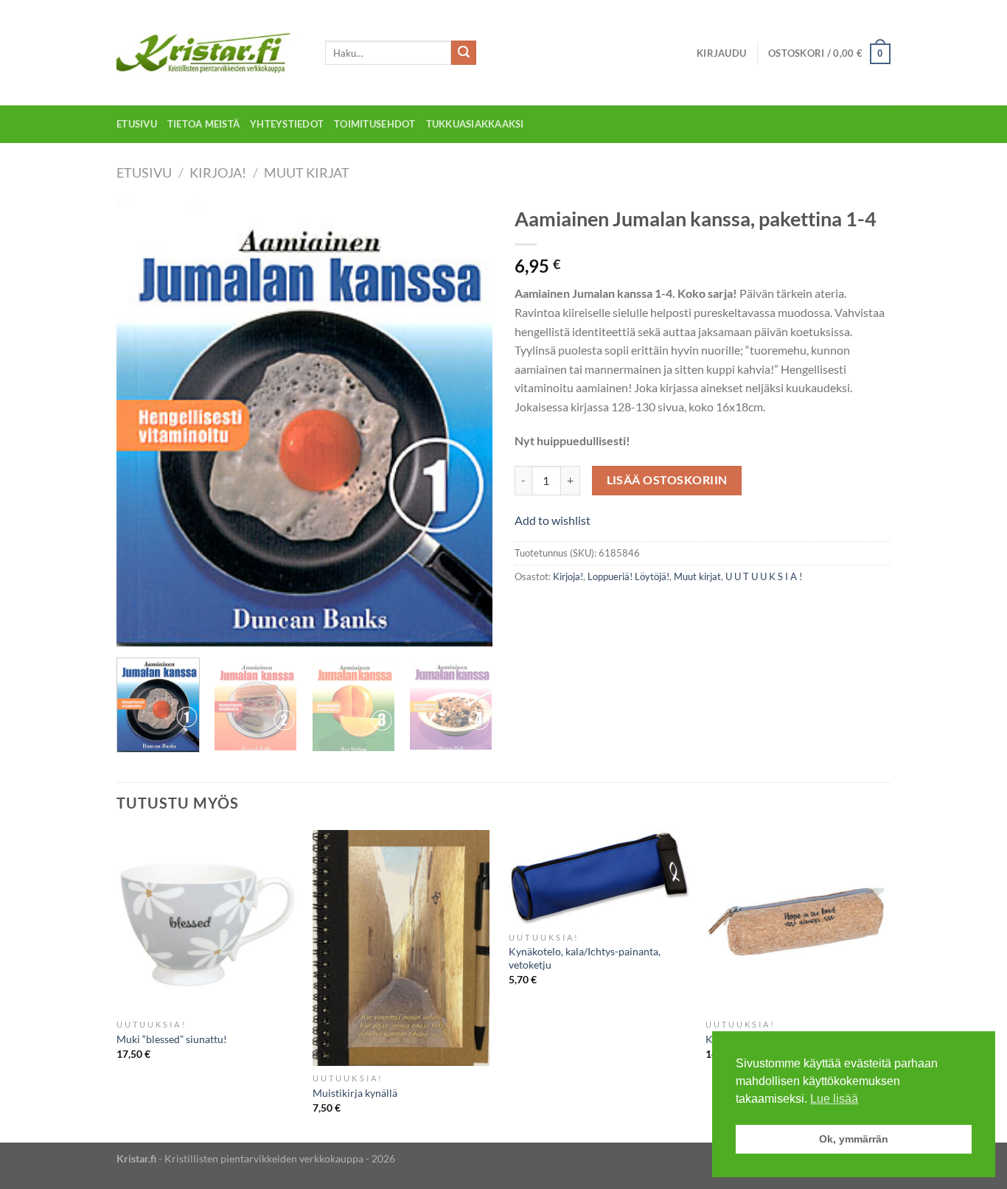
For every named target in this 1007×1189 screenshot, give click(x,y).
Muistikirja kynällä (355, 1093)
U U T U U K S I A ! (763, 576)
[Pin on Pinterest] (608, 609)
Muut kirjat (306, 172)
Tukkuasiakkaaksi (475, 124)
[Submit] (463, 53)
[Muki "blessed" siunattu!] (207, 921)
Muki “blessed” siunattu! (171, 1039)
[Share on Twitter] (555, 609)
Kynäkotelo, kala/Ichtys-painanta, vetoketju (585, 958)
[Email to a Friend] (581, 609)
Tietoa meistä (203, 124)
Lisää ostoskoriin (667, 480)
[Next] (466, 422)
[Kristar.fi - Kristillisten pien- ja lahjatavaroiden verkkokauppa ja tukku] (209, 52)
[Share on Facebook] (528, 609)
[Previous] (142, 422)
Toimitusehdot (374, 124)
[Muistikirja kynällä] (404, 948)
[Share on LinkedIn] (634, 609)
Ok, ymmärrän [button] (853, 1139)
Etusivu (136, 124)
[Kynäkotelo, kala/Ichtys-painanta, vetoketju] (600, 877)
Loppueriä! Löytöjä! (628, 576)
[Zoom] (136, 628)
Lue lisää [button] (834, 1098)
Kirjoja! (217, 172)
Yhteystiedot (287, 124)
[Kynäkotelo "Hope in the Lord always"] (796, 921)
